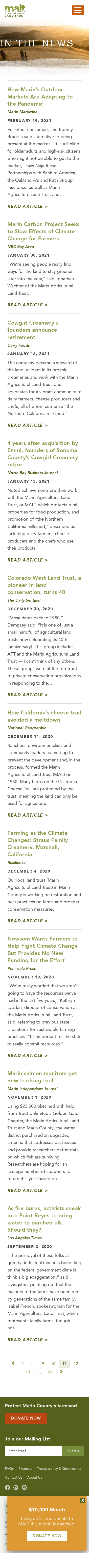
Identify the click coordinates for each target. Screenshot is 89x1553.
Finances (25, 1468)
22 (50, 1372)
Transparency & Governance (59, 1468)
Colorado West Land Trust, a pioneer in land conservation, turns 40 (44, 585)
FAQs (9, 1468)
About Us (34, 1477)
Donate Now (26, 1419)
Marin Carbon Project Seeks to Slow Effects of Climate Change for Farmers (43, 232)
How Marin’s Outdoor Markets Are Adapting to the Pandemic (40, 97)
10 (53, 1364)
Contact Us (13, 1477)
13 (28, 1372)
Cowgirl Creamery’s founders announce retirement (32, 330)
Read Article (25, 207)
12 (76, 1364)
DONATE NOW (47, 1536)
